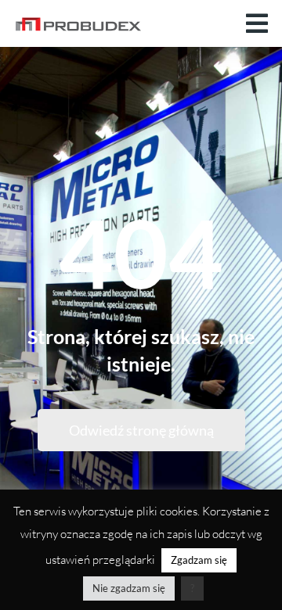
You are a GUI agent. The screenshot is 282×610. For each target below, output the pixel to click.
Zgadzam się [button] (199, 560)
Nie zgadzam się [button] (128, 588)
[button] (256, 23)
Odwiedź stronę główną (141, 430)
